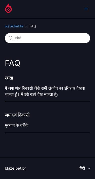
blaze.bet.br (14, 26)
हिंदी (83, 168)
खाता (9, 77)
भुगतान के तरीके (16, 125)
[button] (86, 8)
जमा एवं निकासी (17, 115)
